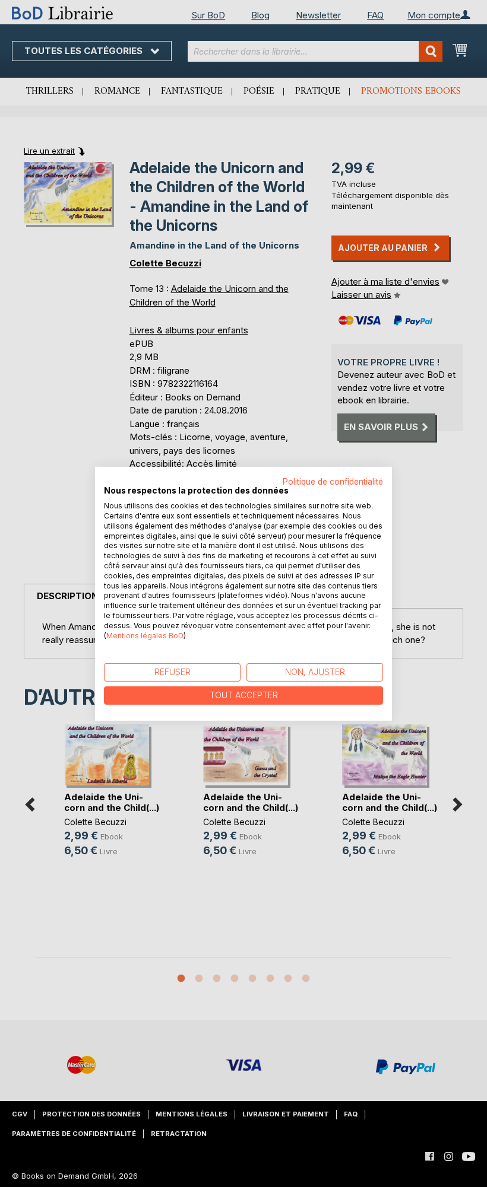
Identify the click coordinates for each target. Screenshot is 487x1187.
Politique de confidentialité (333, 481)
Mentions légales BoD (145, 635)
